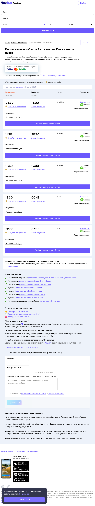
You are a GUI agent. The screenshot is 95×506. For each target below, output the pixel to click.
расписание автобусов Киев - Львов (35, 281)
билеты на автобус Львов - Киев (28, 291)
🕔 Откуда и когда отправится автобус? (22, 314)
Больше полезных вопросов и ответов (21, 347)
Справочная (20, 451)
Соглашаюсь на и (36, 393)
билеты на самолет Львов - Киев (28, 297)
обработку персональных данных (33, 393)
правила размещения (56, 393)
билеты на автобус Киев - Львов (28, 287)
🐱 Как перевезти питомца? (17, 311)
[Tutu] (6, 3)
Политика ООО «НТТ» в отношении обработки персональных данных (25, 501)
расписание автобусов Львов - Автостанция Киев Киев (52, 278)
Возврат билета (7, 451)
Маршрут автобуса (13, 117)
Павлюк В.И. (85, 102)
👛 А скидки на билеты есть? (17, 316)
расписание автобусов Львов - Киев (35, 284)
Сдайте (48, 343)
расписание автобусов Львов (32, 294)
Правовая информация (9, 503)
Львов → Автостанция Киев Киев (53, 76)
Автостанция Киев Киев (50, 301)
